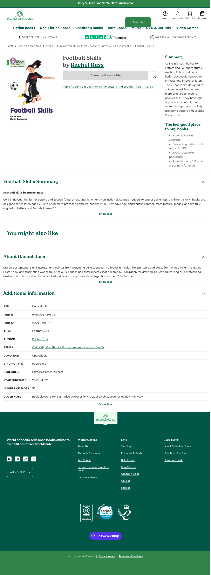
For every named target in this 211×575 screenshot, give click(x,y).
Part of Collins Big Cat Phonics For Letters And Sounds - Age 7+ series (108, 86)
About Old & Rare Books (177, 446)
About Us (83, 446)
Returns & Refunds (131, 453)
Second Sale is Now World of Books (93, 469)
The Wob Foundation (89, 453)
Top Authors (84, 460)
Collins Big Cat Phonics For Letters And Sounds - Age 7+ (68, 347)
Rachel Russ (87, 65)
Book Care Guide (173, 460)
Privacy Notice (106, 556)
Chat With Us (128, 467)
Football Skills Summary (31, 182)
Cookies (125, 481)
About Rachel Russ (24, 257)
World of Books (86, 556)
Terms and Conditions (131, 556)
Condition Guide (130, 474)
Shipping (126, 446)
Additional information (29, 293)
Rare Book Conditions (176, 453)
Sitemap (125, 488)
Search (138, 22)
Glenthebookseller (88, 477)
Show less (105, 213)
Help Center (128, 460)
